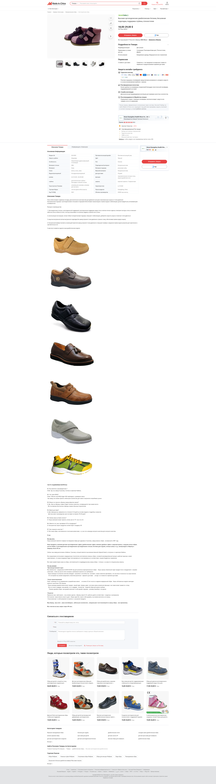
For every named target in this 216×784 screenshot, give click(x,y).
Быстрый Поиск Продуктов (135, 769)
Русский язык (93, 771)
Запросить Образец (155, 40)
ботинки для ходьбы (83, 732)
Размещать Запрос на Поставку (93, 645)
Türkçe (141, 771)
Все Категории (53, 8)
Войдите (121, 139)
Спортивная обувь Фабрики (85, 756)
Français (86, 771)
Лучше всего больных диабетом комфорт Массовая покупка (65, 760)
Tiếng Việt (146, 771)
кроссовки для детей (83, 735)
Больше (49, 763)
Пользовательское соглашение (85, 769)
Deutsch (105, 771)
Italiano (100, 771)
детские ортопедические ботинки (87, 738)
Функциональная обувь (71, 12)
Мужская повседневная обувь (55, 732)
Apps (154, 8)
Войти (167, 4)
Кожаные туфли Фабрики (67, 756)
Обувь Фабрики (53, 756)
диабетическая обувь (144, 738)
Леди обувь (119, 756)
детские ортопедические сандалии (56, 738)
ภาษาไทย (136, 771)
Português (80, 771)
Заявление (73, 769)
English (69, 771)
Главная (49, 12)
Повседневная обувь (131, 756)
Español (74, 771)
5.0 (148, 150)
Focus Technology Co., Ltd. (106, 774)
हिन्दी (131, 771)
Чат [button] (157, 35)
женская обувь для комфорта (116, 738)
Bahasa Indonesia (155, 771)
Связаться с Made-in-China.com (119, 769)
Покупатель (135, 8)
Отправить (62, 645)
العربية (117, 771)
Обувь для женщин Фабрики (104, 756)
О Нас (67, 769)
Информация (146, 769)
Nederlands (111, 771)
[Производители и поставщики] (56, 3)
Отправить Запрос (130, 35)
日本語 (126, 771)
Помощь (147, 8)
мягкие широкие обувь (53, 735)
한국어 (121, 771)
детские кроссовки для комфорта (147, 735)
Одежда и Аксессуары (58, 12)
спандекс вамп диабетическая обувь (148, 732)
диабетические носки (114, 732)
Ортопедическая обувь (83, 12)
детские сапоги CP (113, 735)
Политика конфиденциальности (102, 769)
